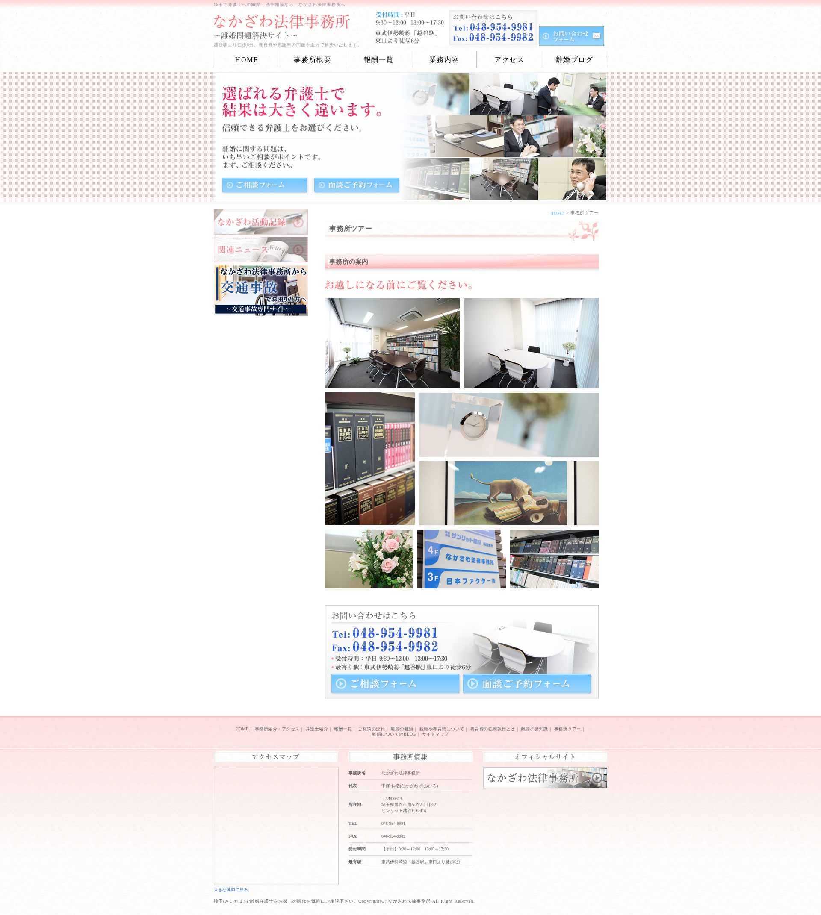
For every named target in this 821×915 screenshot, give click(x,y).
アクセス (509, 59)
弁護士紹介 (317, 729)
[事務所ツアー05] (509, 520)
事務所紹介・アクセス (277, 729)
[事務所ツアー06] (369, 583)
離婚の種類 (402, 729)
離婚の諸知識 (534, 729)
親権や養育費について (441, 729)
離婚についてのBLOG (394, 734)
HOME (246, 59)
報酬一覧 (343, 729)
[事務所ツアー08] (554, 583)
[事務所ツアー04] (509, 452)
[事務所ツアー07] (461, 583)
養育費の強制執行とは (492, 729)
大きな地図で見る (231, 889)
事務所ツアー (567, 729)
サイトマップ (435, 734)
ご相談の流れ (371, 729)
